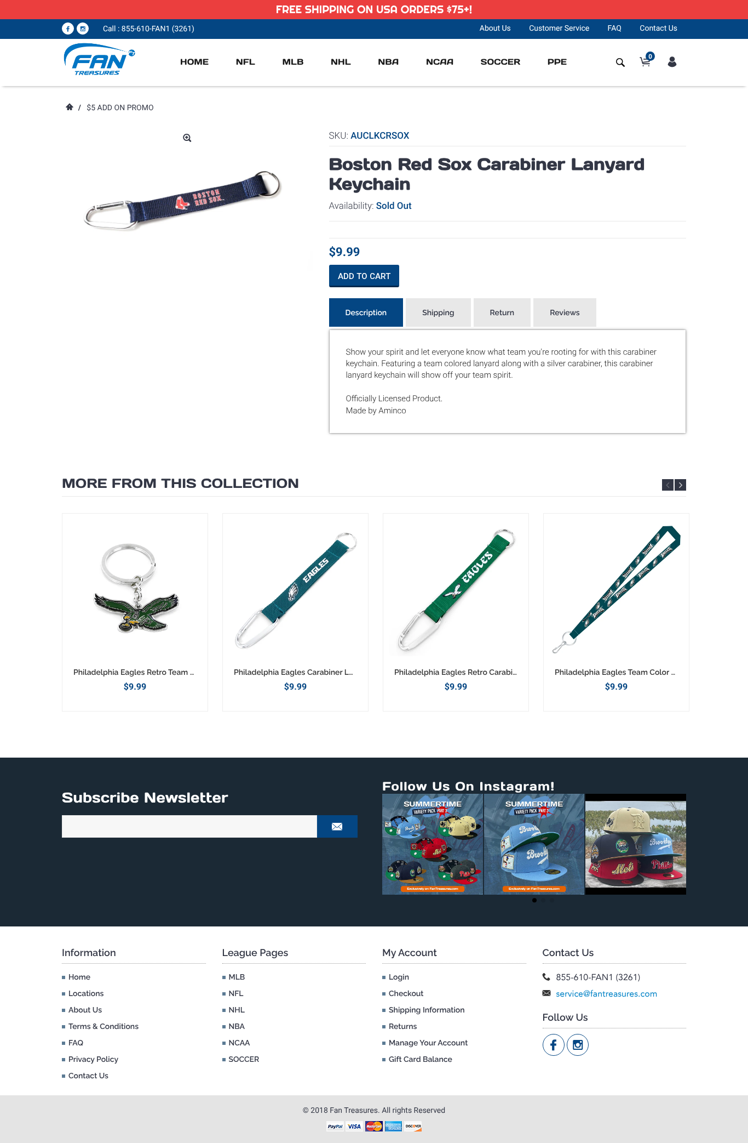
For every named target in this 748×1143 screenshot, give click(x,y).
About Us (495, 28)
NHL (341, 62)
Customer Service (559, 28)
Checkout (406, 994)
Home (194, 62)
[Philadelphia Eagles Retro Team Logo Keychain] (135, 590)
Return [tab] (502, 313)
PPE (557, 62)
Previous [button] (668, 485)
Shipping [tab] (438, 313)
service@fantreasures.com (607, 993)
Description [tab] (366, 313)
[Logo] (100, 58)
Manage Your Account (428, 1043)
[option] (135, 612)
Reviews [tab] (565, 313)
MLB (292, 62)
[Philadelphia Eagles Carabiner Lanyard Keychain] (295, 590)
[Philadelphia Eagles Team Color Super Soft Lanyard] (616, 590)
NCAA (439, 62)
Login (399, 977)
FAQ (615, 28)
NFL (245, 62)
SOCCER (500, 62)
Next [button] (680, 485)
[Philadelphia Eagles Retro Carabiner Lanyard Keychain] (456, 590)
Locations (85, 994)
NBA (388, 62)
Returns (403, 1026)
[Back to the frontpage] (69, 108)
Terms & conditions (103, 1026)
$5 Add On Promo (120, 108)
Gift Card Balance (420, 1059)
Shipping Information (427, 1010)
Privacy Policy (93, 1059)
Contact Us (658, 28)
